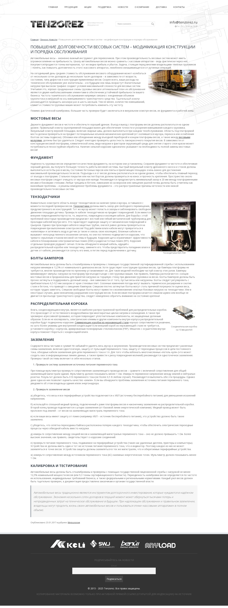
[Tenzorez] (57, 23)
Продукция (70, 7)
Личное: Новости (48, 39)
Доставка (161, 7)
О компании (142, 7)
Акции (87, 7)
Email (114, 565)
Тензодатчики (81, 206)
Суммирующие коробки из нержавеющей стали (102, 322)
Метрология (74, 522)
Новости (123, 7)
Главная (53, 7)
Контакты (179, 7)
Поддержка (104, 7)
